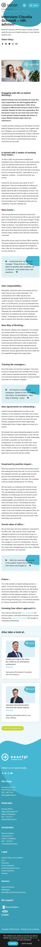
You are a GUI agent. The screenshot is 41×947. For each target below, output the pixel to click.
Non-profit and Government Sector (13, 892)
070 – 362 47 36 (7, 792)
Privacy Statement (7, 865)
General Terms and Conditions (12, 858)
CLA (3, 860)
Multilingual (5, 890)
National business (7, 887)
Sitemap (4, 873)
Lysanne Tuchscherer (19, 618)
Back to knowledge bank (12, 728)
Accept (13, 943)
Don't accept (27, 943)
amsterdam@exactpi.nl (9, 844)
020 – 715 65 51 (7, 841)
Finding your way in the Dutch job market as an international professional (17, 661)
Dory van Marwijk (27, 613)
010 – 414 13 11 (7, 817)
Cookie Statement (7, 871)
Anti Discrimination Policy (10, 868)
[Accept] (39, 940)
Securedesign (34, 929)
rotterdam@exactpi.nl (9, 819)
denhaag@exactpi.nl (8, 795)
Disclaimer (5, 863)
